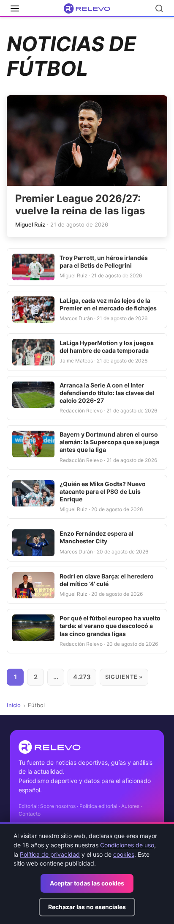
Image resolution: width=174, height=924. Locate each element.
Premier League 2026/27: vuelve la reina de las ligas (80, 204)
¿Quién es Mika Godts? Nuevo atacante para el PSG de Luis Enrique (103, 491)
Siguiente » (124, 676)
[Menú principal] (14, 8)
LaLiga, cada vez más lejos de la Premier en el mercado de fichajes (108, 304)
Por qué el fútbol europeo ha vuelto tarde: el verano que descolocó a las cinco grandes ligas (110, 625)
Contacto (30, 814)
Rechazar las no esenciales (87, 906)
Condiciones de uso (127, 845)
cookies (123, 854)
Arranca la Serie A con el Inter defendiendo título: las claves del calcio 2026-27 (107, 393)
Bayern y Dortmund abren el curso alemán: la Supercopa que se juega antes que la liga (109, 442)
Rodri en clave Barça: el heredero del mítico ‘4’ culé (107, 580)
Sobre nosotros (58, 806)
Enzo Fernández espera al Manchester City (96, 537)
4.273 (82, 677)
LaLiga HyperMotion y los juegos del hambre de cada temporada (107, 346)
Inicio (14, 705)
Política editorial (98, 806)
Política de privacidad (50, 854)
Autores (130, 806)
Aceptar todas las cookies (87, 883)
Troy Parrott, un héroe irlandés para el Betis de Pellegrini (104, 261)
